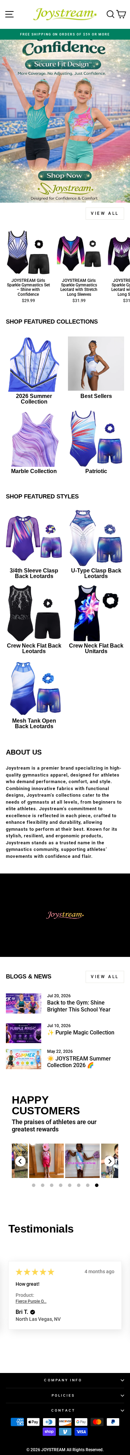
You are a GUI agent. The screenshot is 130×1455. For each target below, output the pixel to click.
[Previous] (20, 1161)
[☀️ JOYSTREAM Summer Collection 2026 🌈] (23, 1059)
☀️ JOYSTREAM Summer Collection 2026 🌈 (79, 1061)
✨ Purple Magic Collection (80, 1032)
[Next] (109, 1161)
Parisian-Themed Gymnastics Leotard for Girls (82, 1160)
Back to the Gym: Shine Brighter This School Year (79, 1006)
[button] (47, 1318)
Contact (63, 1410)
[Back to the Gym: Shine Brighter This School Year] (23, 1003)
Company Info (63, 1380)
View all (105, 213)
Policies (63, 1395)
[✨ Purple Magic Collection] (23, 1033)
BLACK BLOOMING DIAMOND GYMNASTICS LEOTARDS (46, 1161)
